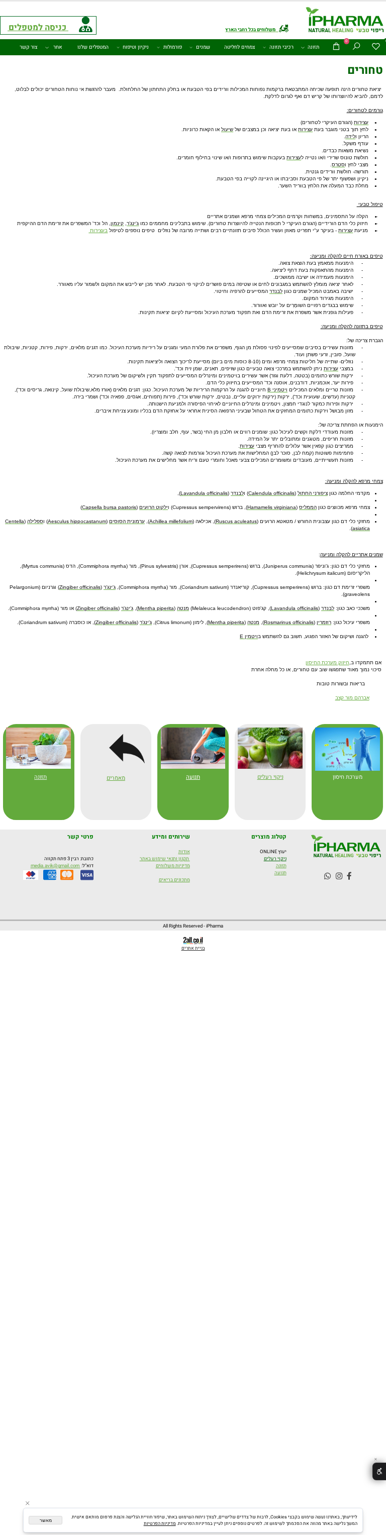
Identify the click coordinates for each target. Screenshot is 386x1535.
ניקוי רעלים (275, 858)
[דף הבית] (345, 21)
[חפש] (356, 47)
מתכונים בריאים (174, 879)
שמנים (203, 47)
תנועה (193, 777)
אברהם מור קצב (352, 697)
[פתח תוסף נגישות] (379, 1472)
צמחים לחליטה (239, 47)
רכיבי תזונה (281, 47)
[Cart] (336, 47)
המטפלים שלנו (93, 47)
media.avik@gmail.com (55, 865)
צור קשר (29, 47)
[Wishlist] (376, 47)
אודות (184, 851)
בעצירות (98, 230)
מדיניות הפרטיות (160, 1523)
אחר (57, 47)
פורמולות (172, 47)
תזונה (313, 47)
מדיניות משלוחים (173, 865)
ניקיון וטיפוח (136, 47)
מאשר (46, 1520)
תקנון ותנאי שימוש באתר (165, 858)
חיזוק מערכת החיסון (327, 662)
